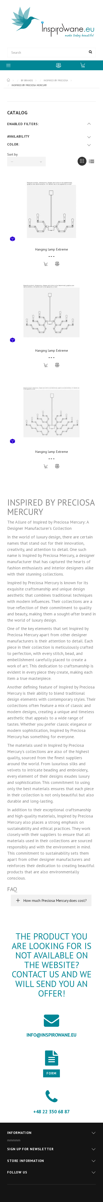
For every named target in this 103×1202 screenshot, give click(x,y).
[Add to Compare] (57, 264)
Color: (13, 144)
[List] (91, 161)
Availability (18, 136)
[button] (51, 900)
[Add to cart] (45, 264)
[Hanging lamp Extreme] (51, 210)
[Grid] (82, 161)
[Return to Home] (9, 80)
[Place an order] (85, 65)
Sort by (12, 154)
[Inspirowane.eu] (51, 22)
